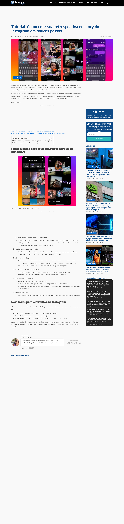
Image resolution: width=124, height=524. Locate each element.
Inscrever (99, 139)
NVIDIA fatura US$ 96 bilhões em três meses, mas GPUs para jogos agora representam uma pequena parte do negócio (98, 207)
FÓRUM (101, 111)
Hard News (52, 3)
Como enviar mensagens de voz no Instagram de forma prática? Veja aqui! (38, 133)
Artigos (94, 3)
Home (11, 7)
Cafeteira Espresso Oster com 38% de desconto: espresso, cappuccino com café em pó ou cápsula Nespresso (99, 320)
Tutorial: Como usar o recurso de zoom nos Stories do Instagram (34, 131)
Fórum (101, 3)
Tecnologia (71, 3)
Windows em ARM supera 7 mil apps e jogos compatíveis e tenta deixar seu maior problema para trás (99, 239)
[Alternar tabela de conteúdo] (50, 138)
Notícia (90, 166)
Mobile (80, 3)
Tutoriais (17, 7)
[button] (100, 36)
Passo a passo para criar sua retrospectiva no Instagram (32, 141)
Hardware (62, 3)
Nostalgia (91, 263)
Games (86, 3)
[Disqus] (46, 381)
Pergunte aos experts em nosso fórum (99, 117)
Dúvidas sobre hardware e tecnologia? (99, 115)
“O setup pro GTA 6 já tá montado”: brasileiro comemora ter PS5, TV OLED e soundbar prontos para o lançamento (99, 173)
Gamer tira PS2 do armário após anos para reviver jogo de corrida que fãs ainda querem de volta (98, 270)
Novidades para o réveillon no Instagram (27, 143)
